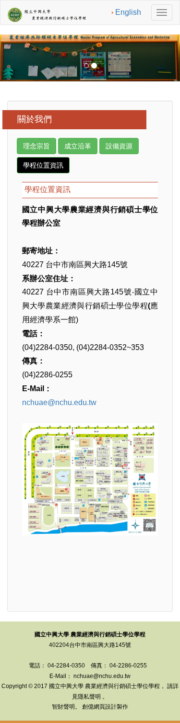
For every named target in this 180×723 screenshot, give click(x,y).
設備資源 (119, 146)
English (128, 12)
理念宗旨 (36, 146)
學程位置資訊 (43, 165)
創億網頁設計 (99, 706)
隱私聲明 (89, 696)
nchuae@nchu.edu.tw (59, 402)
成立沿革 (77, 146)
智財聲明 (63, 706)
